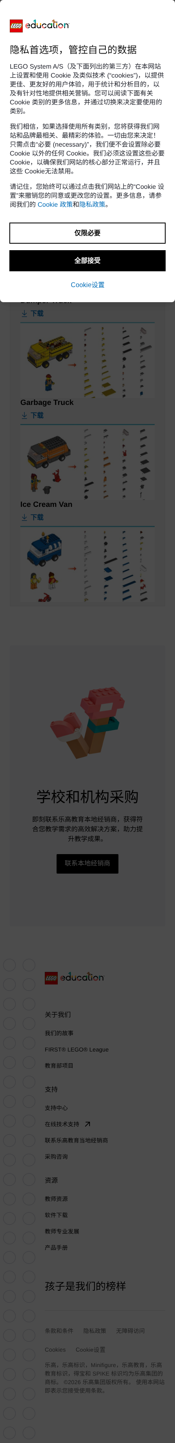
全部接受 (87, 260)
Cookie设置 (88, 284)
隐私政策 (92, 204)
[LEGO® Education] (40, 25)
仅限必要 (87, 232)
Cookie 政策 (54, 204)
